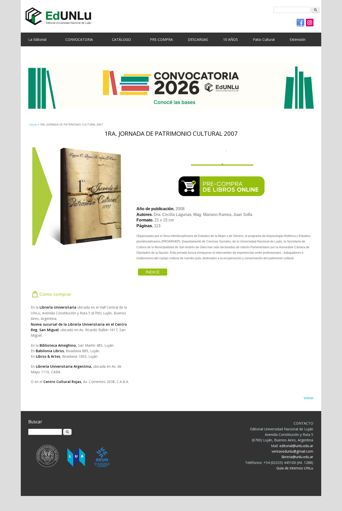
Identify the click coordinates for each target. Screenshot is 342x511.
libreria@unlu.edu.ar (297, 456)
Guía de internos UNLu (294, 468)
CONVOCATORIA (79, 39)
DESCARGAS (198, 39)
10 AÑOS (230, 39)
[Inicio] (167, 16)
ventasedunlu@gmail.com (292, 451)
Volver (309, 398)
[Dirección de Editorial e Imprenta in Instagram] (310, 23)
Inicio (33, 124)
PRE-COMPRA (161, 39)
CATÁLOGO (121, 39)
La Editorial (37, 39)
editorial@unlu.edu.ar (296, 445)
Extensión (297, 39)
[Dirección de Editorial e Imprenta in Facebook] (300, 23)
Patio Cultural (264, 39)
